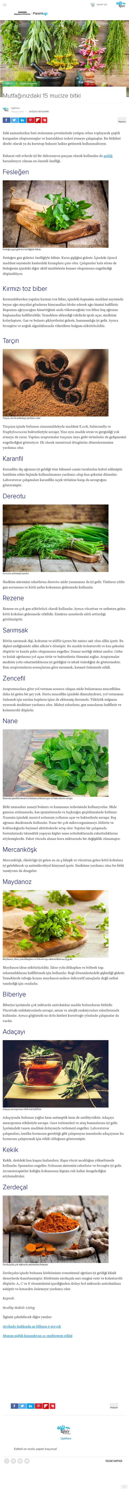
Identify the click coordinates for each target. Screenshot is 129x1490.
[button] (5, 5)
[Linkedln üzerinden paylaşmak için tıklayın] (23, 120)
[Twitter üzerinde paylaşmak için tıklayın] (14, 120)
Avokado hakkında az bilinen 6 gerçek (32, 1327)
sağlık (108, 156)
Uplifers (15, 108)
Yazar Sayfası (113, 1461)
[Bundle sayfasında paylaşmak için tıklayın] (44, 120)
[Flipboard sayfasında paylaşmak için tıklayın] (38, 120)
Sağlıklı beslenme (28, 84)
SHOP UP (102, 5)
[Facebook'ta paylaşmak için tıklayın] (6, 120)
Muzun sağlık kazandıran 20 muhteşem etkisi (37, 1336)
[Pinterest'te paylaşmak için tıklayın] (31, 120)
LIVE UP (9, 84)
